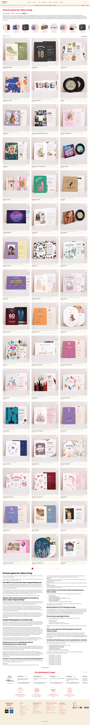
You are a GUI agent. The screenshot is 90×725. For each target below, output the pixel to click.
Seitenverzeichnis (62, 712)
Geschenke (55, 2)
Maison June (4, 7)
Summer (49, 2)
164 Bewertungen (19, 13)
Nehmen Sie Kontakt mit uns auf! (51, 712)
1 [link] (32, 568)
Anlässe (61, 2)
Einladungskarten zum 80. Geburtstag (55, 663)
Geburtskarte (35, 707)
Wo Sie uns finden (23, 713)
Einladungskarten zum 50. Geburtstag (55, 659)
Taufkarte (34, 708)
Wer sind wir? (22, 714)
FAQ (46, 711)
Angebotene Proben (49, 704)
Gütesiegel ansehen (9, 683)
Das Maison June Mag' (23, 706)
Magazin (83, 5)
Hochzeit (29, 2)
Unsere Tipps (22, 707)
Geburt (34, 2)
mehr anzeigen (5, 20)
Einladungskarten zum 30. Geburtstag (55, 657)
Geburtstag (44, 2)
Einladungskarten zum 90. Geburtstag (55, 664)
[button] (54, 5)
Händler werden (22, 711)
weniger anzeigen (45, 667)
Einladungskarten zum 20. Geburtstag (55, 656)
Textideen (48, 706)
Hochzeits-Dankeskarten (37, 711)
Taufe (39, 2)
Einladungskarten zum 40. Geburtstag (55, 658)
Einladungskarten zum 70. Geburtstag (55, 662)
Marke (87, 5)
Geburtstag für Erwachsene (11, 7)
